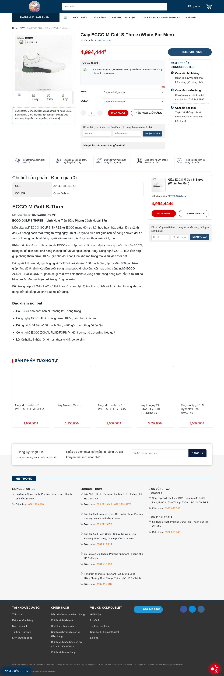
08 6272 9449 (104, 504)
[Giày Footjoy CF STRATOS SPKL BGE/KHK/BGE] (155, 383)
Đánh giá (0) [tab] (64, 177)
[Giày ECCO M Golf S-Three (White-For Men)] (158, 184)
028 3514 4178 (122, 504)
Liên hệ (191, 17)
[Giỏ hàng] (209, 7)
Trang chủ (65, 17)
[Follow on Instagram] (201, 609)
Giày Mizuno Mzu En (69, 405)
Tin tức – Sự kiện (123, 17)
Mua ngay (118, 112)
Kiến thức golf (19, 626)
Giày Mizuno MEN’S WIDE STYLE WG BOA (29, 407)
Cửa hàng (99, 17)
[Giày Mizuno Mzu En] (72, 383)
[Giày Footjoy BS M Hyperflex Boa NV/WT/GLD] (196, 383)
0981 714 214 (104, 544)
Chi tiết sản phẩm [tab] (30, 177)
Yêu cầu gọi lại (18, 671)
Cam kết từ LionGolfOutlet (160, 17)
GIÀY (22, 28)
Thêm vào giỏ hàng (148, 112)
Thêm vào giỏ (196, 213)
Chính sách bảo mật (62, 620)
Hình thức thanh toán (63, 626)
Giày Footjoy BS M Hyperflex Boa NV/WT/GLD (192, 409)
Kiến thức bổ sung (22, 637)
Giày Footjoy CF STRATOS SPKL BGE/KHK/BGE (150, 409)
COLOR (84, 101)
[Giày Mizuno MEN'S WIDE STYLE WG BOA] (30, 383)
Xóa (163, 87)
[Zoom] (17, 90)
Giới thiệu (80, 17)
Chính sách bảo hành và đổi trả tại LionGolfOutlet (66, 644)
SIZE (83, 91)
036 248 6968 (192, 52)
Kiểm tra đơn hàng (22, 620)
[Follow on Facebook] (183, 609)
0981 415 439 (104, 564)
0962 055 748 (172, 508)
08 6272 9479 (104, 524)
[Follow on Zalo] (192, 609)
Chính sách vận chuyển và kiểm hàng (65, 634)
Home (15, 28)
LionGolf (94, 620)
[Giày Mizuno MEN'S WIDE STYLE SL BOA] (113, 383)
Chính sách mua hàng (63, 652)
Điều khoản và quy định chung (68, 614)
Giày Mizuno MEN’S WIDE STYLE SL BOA (112, 407)
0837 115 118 (104, 584)
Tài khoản (17, 614)
